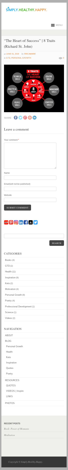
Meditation (9, 435)
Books (8, 260)
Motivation (10, 289)
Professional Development (18, 306)
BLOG (8, 341)
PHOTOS (10, 403)
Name (7, 173)
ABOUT (9, 335)
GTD (8, 58)
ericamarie (30, 54)
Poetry (8, 300)
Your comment (11, 140)
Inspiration (10, 277)
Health (8, 271)
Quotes (9, 368)
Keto (7, 283)
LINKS (9, 396)
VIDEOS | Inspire (15, 391)
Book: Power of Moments (16, 428)
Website (8, 195)
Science (9, 312)
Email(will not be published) (17, 184)
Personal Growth (21, 58)
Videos (8, 318)
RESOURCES (12, 380)
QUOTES (11, 385)
